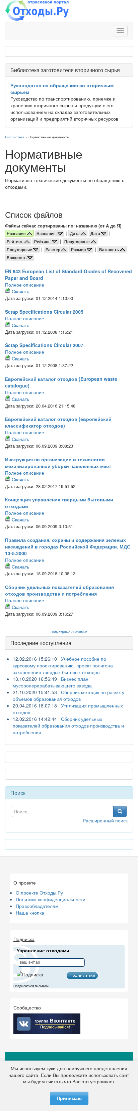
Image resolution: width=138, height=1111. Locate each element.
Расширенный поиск (105, 820)
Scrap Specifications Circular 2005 (44, 311)
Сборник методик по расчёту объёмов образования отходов (68, 695)
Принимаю (69, 1098)
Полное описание (24, 284)
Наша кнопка (30, 912)
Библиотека (14, 137)
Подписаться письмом (31, 986)
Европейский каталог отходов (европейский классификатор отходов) (58, 422)
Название (47, 233)
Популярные (77, 242)
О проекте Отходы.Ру (39, 892)
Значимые (79, 631)
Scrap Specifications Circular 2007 (44, 345)
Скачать (20, 291)
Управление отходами (43, 950)
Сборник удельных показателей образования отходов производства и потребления (59, 590)
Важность (109, 250)
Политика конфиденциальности (50, 899)
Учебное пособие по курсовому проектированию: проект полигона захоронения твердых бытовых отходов (63, 665)
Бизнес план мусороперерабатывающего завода (52, 682)
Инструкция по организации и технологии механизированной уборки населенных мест (58, 462)
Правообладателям (37, 906)
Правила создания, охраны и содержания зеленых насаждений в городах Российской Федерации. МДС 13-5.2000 (67, 546)
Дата (75, 233)
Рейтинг (15, 242)
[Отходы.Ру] (37, 11)
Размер (53, 250)
